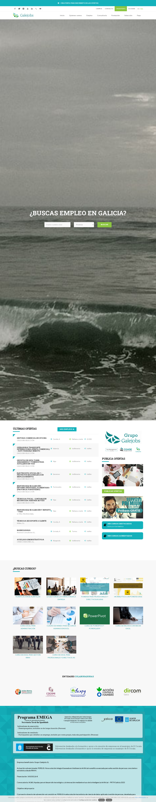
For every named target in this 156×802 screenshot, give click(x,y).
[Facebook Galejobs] (15, 8)
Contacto (109, 9)
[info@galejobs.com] (40, 8)
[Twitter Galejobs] (19, 8)
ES (138, 9)
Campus (99, 9)
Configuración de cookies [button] (88, 800)
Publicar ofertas (113, 491)
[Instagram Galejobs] (23, 8)
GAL (141, 9)
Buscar (104, 225)
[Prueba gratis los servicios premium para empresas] (122, 507)
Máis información (140, 797)
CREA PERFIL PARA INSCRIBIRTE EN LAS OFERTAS (79, 3)
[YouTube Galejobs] (28, 8)
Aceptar (109, 800)
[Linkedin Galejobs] (32, 8)
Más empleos (66, 429)
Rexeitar (101, 800)
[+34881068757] (36, 8)
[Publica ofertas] (122, 475)
